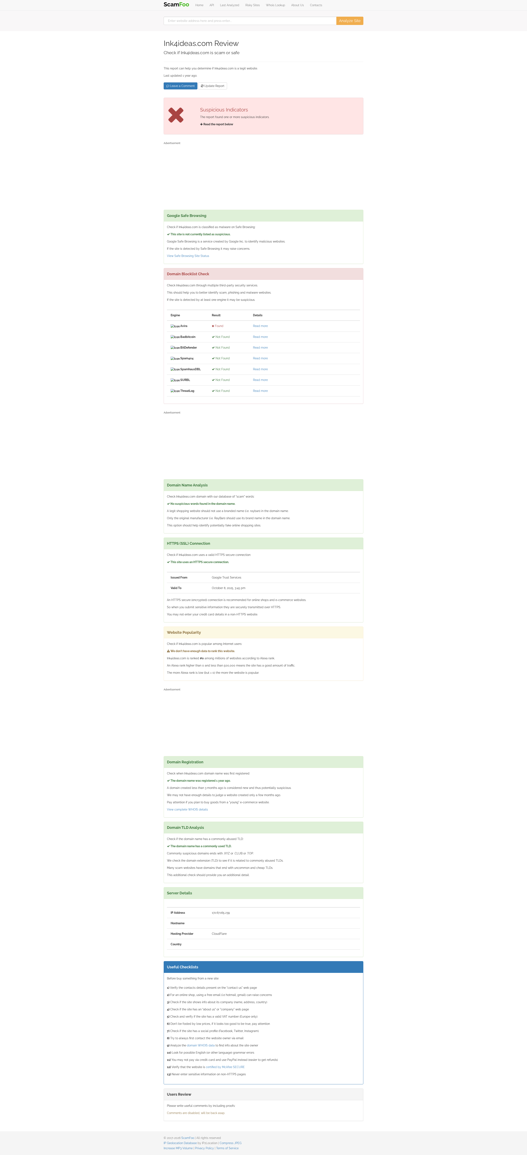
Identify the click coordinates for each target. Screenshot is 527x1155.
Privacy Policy (204, 1148)
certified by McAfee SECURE (225, 1067)
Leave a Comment (182, 86)
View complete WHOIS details (187, 809)
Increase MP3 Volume (178, 1148)
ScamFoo (187, 1138)
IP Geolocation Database (180, 1143)
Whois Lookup (275, 5)
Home (199, 5)
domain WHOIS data (201, 1045)
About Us (297, 5)
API (212, 5)
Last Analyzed (229, 5)
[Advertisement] (263, 175)
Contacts (316, 5)
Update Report (213, 86)
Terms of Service (227, 1148)
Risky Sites (252, 5)
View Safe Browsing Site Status (188, 256)
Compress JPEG (230, 1143)
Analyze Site (350, 21)
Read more (260, 326)
